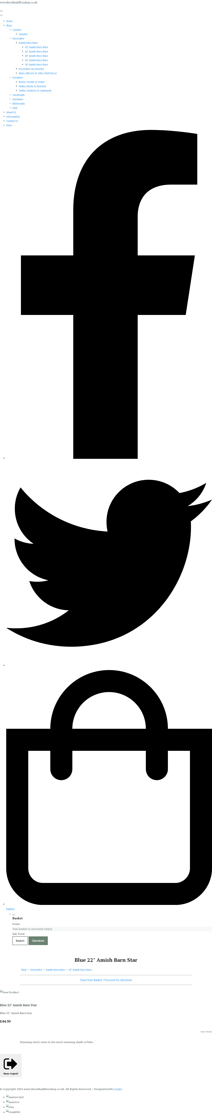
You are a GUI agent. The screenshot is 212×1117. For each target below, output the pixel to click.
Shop (9, 25)
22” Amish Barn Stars (36, 51)
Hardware (17, 99)
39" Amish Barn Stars (36, 64)
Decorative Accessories (31, 68)
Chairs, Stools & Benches (32, 86)
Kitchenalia (18, 103)
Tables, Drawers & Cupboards (35, 90)
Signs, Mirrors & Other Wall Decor (38, 73)
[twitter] (109, 665)
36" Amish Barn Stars (36, 60)
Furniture (17, 77)
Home (9, 21)
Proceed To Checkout (118, 980)
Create (117, 1089)
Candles (16, 29)
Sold (14, 107)
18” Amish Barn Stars (36, 47)
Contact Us (12, 120)
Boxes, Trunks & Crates (32, 81)
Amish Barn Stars (28, 42)
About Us (11, 112)
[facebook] (109, 458)
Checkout (38, 940)
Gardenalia (18, 94)
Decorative (18, 38)
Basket (20, 940)
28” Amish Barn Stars (36, 55)
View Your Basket (91, 980)
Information (13, 116)
